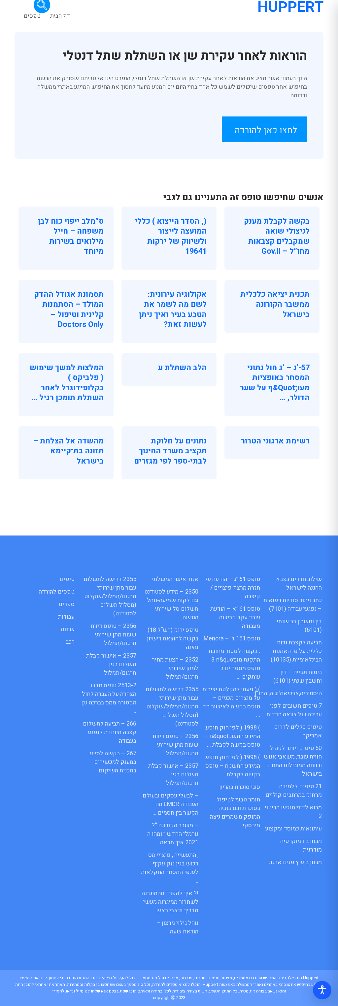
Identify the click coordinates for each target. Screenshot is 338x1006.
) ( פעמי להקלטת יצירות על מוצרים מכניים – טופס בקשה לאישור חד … (231, 702)
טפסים (32, 16)
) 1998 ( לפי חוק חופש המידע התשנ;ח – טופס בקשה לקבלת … (232, 766)
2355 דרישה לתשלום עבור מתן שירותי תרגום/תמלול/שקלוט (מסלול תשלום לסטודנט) (172, 706)
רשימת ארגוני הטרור (275, 441)
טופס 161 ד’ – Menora (232, 638)
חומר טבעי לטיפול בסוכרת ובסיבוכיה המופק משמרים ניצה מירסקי (235, 812)
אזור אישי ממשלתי (175, 579)
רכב (70, 641)
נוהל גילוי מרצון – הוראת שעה (177, 927)
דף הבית (60, 16)
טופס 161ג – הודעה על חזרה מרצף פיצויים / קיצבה (232, 588)
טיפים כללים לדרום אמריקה (298, 731)
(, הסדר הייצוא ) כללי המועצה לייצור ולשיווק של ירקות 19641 (171, 236)
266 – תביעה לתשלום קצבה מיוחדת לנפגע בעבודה (109, 732)
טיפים (67, 579)
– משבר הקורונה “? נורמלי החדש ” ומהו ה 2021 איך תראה (172, 834)
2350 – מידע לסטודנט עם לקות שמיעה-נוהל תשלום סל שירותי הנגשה (171, 604)
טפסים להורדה (57, 591)
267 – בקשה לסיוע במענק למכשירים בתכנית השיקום (113, 762)
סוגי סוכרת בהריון (239, 787)
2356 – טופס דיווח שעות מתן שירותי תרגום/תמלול (175, 745)
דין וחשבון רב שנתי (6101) (299, 625)
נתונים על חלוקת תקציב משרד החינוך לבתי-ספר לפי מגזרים (170, 451)
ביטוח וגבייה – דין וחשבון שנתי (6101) (297, 676)
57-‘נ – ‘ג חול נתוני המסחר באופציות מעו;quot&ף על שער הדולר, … (275, 383)
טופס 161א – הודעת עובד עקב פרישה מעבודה (235, 617)
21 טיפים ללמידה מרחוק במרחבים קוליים (293, 790)
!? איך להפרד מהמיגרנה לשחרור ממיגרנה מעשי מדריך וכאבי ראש (170, 902)
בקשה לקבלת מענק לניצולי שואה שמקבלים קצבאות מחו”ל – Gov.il (277, 236)
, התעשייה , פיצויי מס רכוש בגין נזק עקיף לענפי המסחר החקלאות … (169, 868)
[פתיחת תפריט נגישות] (322, 990)
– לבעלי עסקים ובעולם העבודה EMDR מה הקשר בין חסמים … (170, 804)
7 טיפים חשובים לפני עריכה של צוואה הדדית (294, 710)
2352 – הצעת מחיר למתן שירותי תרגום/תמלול (175, 668)
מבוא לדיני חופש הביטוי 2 (293, 812)
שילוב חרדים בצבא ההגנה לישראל (299, 583)
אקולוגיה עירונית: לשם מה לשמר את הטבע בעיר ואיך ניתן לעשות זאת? (173, 310)
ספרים (66, 604)
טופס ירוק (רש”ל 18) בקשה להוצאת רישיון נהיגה (172, 639)
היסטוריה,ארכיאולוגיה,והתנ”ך (287, 693)
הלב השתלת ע (182, 367)
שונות (68, 629)
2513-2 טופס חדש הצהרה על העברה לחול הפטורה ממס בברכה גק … (108, 698)
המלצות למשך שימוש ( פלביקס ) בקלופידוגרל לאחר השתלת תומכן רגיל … (67, 383)
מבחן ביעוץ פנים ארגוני (294, 862)
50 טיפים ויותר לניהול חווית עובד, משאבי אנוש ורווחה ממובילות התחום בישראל (293, 761)
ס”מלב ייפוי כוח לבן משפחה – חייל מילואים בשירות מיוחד (71, 236)
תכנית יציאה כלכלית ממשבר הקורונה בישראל (275, 304)
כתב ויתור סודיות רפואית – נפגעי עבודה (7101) (292, 604)
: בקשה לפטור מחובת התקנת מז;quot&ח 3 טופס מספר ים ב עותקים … (234, 664)
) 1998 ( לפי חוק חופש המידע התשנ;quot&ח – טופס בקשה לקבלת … (232, 736)
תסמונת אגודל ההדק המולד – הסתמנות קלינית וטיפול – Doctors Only (69, 310)
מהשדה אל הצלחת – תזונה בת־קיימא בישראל (68, 451)
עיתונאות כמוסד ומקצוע (293, 828)
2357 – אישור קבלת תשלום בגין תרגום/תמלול (173, 775)
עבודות (66, 616)
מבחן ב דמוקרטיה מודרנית (301, 845)
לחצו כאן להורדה (266, 130)
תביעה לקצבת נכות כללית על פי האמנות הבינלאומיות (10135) (296, 651)
